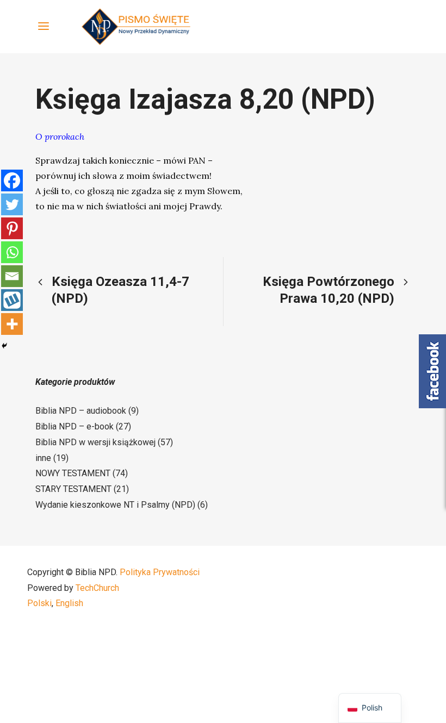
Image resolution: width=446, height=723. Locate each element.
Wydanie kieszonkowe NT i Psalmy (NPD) (115, 505)
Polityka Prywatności (160, 572)
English (69, 603)
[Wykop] (12, 300)
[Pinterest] (12, 228)
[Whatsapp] (12, 252)
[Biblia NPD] (136, 26)
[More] (12, 324)
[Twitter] (12, 204)
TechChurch (97, 588)
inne (43, 458)
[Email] (12, 276)
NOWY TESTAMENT (72, 473)
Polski (39, 603)
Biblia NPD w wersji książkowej (95, 442)
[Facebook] (12, 180)
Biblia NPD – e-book (74, 426)
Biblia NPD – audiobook (80, 411)
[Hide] (4, 345)
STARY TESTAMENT (73, 489)
